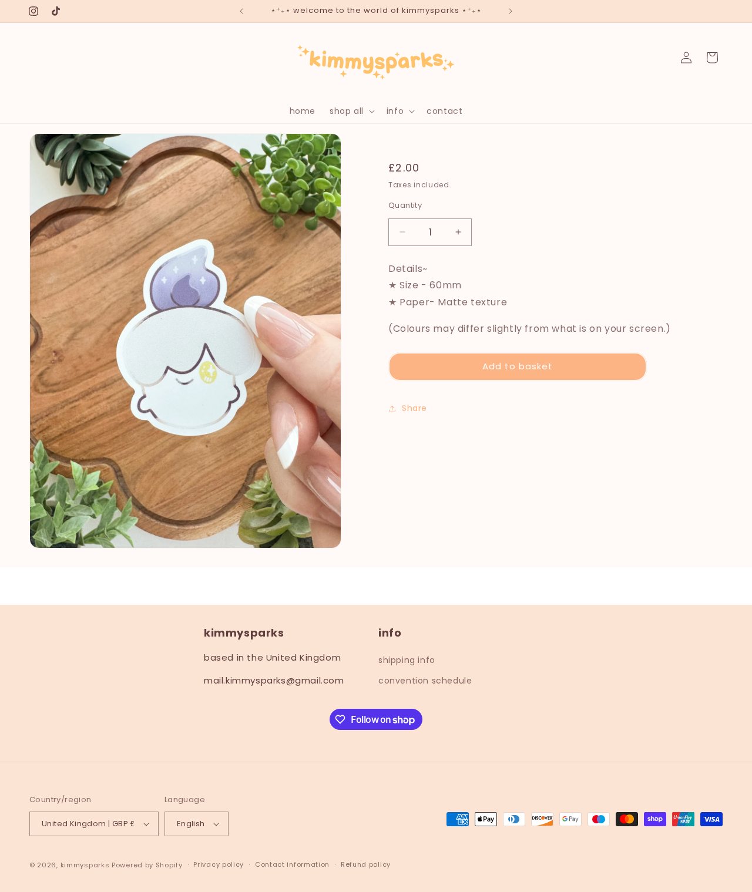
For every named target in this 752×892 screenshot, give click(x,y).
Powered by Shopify (147, 865)
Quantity (405, 205)
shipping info (406, 660)
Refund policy (366, 864)
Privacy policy (218, 864)
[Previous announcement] (241, 11)
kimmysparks (85, 865)
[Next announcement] (510, 11)
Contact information (292, 864)
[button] (351, 111)
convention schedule (425, 680)
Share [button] (414, 408)
